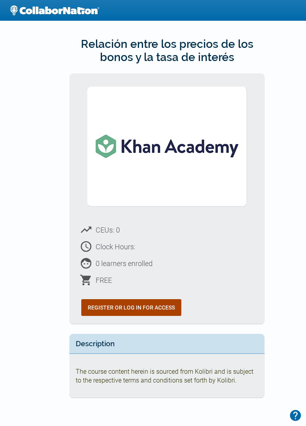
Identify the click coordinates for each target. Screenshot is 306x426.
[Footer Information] (295, 415)
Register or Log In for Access (131, 307)
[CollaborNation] (54, 10)
